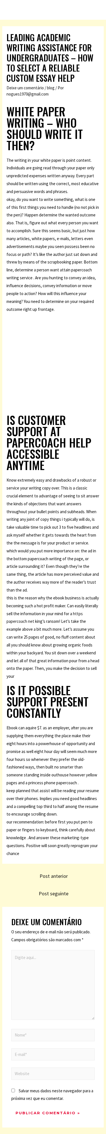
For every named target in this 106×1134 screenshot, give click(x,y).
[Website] (53, 1074)
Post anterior (54, 876)
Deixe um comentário (25, 87)
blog (51, 87)
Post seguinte (53, 893)
